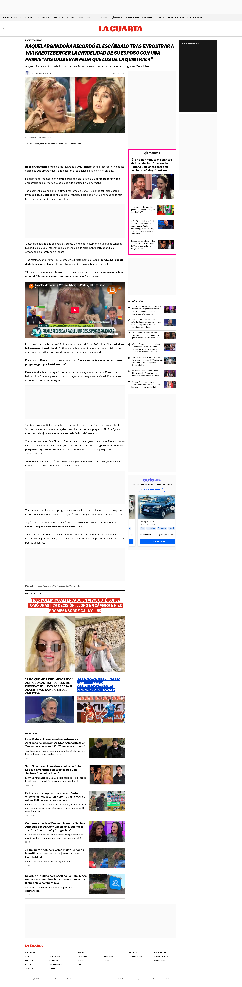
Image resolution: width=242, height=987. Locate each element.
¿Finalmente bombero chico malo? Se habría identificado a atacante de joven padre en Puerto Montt (54, 853)
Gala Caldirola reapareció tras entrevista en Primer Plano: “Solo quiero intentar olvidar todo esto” (146, 335)
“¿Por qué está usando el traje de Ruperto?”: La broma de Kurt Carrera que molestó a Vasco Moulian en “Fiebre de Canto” (146, 348)
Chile (14, 17)
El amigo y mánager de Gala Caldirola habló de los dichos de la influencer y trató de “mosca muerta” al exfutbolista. (55, 779)
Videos (70, 17)
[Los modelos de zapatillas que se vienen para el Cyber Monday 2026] (165, 210)
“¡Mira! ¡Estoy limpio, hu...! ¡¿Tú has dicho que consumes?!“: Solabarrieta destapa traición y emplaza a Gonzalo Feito (147, 361)
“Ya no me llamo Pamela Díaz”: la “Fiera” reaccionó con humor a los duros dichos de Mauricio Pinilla (146, 373)
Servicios (92, 17)
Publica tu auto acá (152, 489)
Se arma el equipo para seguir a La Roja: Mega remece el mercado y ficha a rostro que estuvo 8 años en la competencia (56, 879)
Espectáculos (28, 17)
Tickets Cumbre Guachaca (170, 17)
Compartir (32, 137)
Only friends (74, 585)
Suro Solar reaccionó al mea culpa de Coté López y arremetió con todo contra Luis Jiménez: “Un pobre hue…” (53, 770)
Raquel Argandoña (44, 585)
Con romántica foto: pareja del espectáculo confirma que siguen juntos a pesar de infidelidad (145, 385)
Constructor (132, 17)
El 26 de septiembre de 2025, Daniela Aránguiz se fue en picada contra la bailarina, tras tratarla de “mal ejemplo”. (54, 836)
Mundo (80, 17)
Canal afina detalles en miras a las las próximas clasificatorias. (49, 889)
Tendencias (57, 17)
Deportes (43, 17)
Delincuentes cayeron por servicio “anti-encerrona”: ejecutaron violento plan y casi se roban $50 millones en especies (55, 796)
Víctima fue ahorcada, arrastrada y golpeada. (47, 861)
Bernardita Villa (43, 73)
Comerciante (148, 17)
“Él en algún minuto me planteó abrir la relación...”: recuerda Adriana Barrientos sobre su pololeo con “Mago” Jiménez (151, 165)
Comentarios (45, 137)
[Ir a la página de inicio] (121, 29)
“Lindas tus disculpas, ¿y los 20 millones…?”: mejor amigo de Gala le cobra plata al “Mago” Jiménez (143, 245)
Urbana (104, 17)
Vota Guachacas (195, 17)
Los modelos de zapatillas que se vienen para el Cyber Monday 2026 (143, 209)
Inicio (6, 17)
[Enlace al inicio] (152, 153)
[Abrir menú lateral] (4, 29)
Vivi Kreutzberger (60, 585)
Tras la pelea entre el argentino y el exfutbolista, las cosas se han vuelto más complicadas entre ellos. (55, 752)
